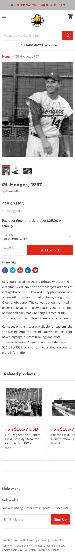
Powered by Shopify (48, 549)
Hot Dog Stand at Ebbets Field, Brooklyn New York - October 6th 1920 (23, 439)
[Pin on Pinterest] (35, 270)
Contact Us (57, 540)
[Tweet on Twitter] (13, 270)
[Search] (67, 35)
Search (6, 540)
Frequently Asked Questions (30, 540)
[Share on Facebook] (5, 270)
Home (6, 56)
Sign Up (60, 519)
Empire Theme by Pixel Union (19, 549)
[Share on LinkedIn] (28, 270)
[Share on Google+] (20, 270)
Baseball (12, 191)
